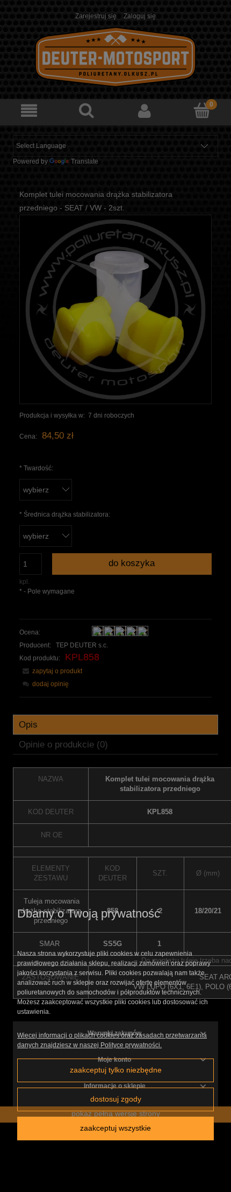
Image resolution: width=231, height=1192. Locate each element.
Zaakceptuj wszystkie (115, 1128)
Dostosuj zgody (115, 1099)
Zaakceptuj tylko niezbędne (116, 1070)
